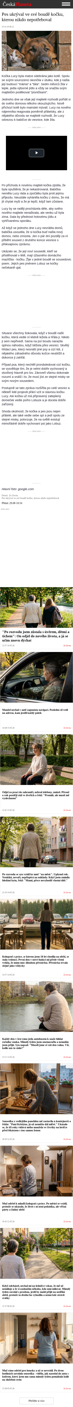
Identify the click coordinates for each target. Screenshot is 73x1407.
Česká (17, 4)
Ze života (67, 646)
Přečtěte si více (36, 1400)
